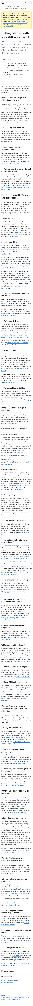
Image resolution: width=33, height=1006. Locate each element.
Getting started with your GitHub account (16, 8)
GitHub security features (18, 812)
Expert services (11, 999)
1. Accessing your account (12, 128)
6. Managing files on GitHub (13, 388)
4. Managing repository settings (15, 580)
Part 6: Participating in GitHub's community (12, 859)
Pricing (3, 999)
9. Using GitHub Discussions (13, 682)
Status (27, 997)
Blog (18, 999)
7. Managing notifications (12, 645)
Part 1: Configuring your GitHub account (13, 99)
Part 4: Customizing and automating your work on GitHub (14, 709)
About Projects (6, 639)
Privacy (21, 997)
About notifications (22, 661)
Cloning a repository (8, 469)
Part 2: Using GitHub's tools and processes (15, 196)
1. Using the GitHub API (11, 728)
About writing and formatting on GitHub (14, 337)
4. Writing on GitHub (10, 321)
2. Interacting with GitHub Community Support (12, 912)
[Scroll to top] (29, 1002)
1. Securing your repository (12, 818)
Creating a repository (8, 434)
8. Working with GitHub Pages (14, 667)
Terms (16, 997)
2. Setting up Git (8, 242)
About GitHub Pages (23, 676)
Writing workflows (19, 763)
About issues (20, 637)
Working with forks (19, 515)
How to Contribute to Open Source (16, 893)
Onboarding (16, 6)
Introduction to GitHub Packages (12, 785)
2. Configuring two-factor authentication (12, 148)
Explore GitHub (14, 905)
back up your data (12, 737)
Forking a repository (8, 495)
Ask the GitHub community (10, 980)
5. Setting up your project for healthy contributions (13, 600)
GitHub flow (14, 236)
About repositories (19, 452)
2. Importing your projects (12, 520)
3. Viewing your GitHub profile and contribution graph (16, 170)
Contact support (8, 982)
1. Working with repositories (13, 429)
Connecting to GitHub (8, 315)
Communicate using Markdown (17, 342)
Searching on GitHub (8, 382)
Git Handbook (18, 232)
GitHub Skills (16, 955)
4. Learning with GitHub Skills (13, 948)
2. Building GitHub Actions (12, 749)
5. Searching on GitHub (11, 350)
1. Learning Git (7, 218)
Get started (7, 6)
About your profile (7, 187)
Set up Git (7, 254)
